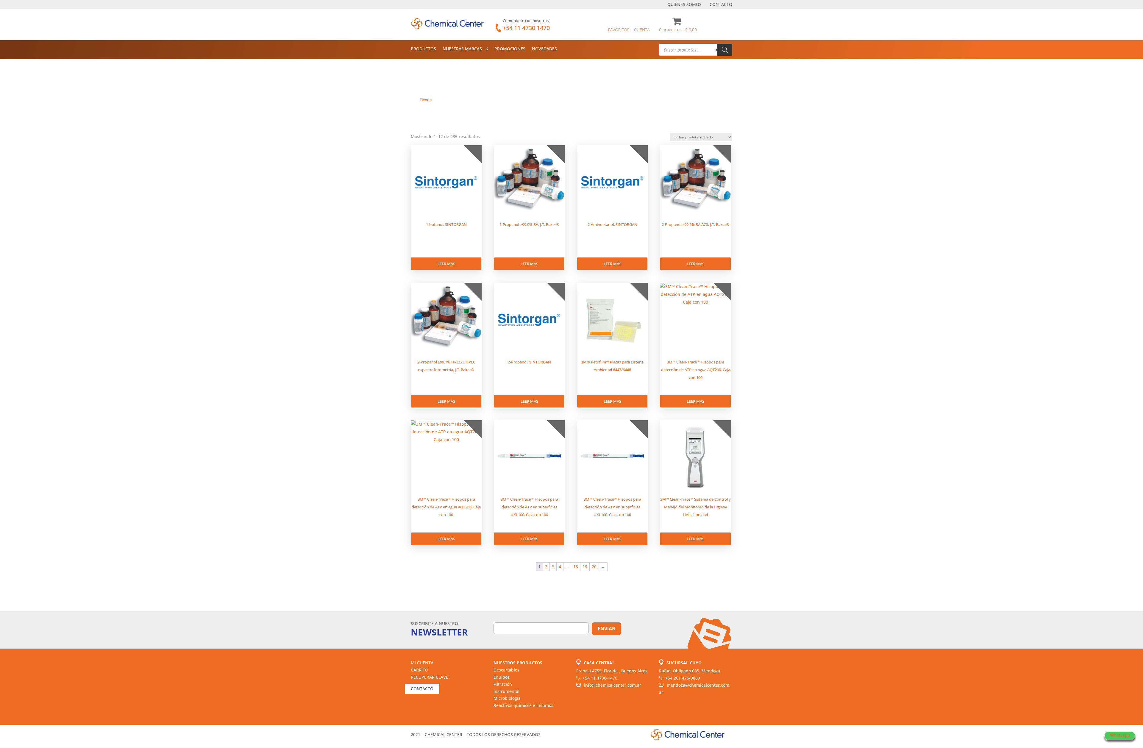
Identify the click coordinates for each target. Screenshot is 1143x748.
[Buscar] (724, 50)
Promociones (509, 49)
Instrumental (506, 691)
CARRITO (419, 670)
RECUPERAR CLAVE (429, 677)
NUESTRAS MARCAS (462, 49)
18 (575, 566)
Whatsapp (1120, 735)
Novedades (544, 49)
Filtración (503, 684)
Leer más (446, 263)
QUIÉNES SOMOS (684, 4)
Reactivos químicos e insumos (523, 705)
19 (585, 566)
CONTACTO (721, 4)
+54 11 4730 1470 (526, 28)
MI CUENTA (422, 663)
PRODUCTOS (423, 49)
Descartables (506, 670)
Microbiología (507, 698)
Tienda (426, 99)
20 (594, 566)
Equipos (502, 677)
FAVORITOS (619, 29)
